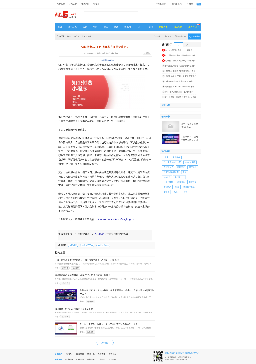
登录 (199, 4)
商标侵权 (181, 167)
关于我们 (58, 354)
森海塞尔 (167, 187)
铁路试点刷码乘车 (171, 172)
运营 (106, 27)
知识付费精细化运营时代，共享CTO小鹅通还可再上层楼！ (82, 275)
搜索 (191, 4)
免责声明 (101, 354)
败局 (185, 172)
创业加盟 (178, 27)
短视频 (127, 27)
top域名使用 (190, 162)
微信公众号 (177, 4)
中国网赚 (176, 157)
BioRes (176, 192)
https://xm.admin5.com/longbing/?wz (116, 219)
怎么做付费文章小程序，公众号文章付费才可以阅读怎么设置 (109, 324)
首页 (60, 27)
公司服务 (58, 359)
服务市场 (192, 27)
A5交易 (96, 4)
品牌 (158, 36)
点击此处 (99, 234)
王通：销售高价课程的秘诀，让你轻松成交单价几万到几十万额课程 (87, 260)
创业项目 (69, 359)
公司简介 (69, 354)
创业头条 (163, 27)
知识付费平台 (87, 245)
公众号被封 (168, 182)
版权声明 (80, 354)
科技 (75, 36)
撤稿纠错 (147, 53)
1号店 (166, 157)
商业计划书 (168, 167)
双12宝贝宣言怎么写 (172, 162)
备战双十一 (179, 177)
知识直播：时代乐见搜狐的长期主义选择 (74, 309)
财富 (116, 27)
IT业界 (82, 36)
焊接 (185, 192)
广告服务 (101, 359)
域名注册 (85, 4)
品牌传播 (91, 359)
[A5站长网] (65, 14)
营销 (85, 27)
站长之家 (72, 27)
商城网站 (181, 182)
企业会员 (182, 36)
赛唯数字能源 (189, 187)
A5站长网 (61, 4)
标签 (169, 36)
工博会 (166, 192)
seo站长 (167, 177)
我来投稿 (114, 53)
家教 (177, 187)
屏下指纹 (192, 167)
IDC (139, 27)
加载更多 (105, 343)
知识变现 (75, 268)
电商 (95, 27)
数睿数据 (192, 182)
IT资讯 (150, 27)
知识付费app (103, 245)
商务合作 (73, 4)
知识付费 (73, 245)
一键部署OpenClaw (106, 60)
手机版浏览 (161, 4)
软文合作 (112, 359)
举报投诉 (91, 354)
